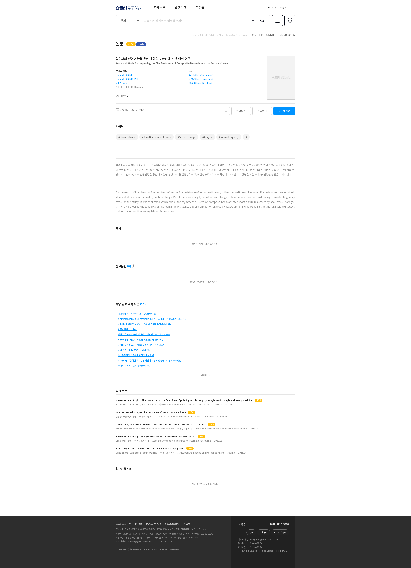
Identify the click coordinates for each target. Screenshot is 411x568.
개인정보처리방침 (153, 523)
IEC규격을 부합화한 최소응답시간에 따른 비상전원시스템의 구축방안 (149, 360)
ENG (293, 7)
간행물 (200, 7)
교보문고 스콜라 (123, 523)
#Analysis (207, 137)
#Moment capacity (229, 137)
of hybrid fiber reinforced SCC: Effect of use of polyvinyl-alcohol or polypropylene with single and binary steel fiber (184, 400)
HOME (194, 35)
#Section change (186, 137)
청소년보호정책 (172, 523)
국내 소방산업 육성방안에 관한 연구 (134, 350)
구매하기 (283, 111)
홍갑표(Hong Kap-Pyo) (200, 83)
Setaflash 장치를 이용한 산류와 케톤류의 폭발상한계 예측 (145, 324)
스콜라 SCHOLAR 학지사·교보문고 (128, 9)
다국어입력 (277, 25)
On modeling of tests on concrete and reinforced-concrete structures (161, 424)
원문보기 (241, 111)
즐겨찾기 (289, 25)
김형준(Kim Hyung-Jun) (201, 79)
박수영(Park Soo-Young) (201, 74)
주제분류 (159, 7)
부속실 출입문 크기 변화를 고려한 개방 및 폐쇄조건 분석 (143, 344)
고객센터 (282, 7)
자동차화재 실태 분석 (127, 329)
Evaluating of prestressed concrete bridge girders (150, 448)
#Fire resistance (126, 137)
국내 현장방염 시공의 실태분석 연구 (134, 365)
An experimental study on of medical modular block (151, 412)
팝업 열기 (133, 266)
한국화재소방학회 (124, 74)
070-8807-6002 (279, 524)
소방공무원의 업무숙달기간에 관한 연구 (136, 355)
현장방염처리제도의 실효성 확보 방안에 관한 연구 (141, 339)
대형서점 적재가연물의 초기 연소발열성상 (137, 313)
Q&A (251, 532)
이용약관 (138, 523)
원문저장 (262, 111)
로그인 (270, 7)
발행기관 (180, 7)
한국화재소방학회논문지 (127, 79)
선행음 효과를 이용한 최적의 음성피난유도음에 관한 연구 (144, 334)
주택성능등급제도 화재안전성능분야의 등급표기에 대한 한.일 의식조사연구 (152, 318)
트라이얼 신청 (280, 532)
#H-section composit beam (156, 137)
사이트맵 (186, 523)
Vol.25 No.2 (121, 83)
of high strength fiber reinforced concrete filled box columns (156, 436)
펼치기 (204, 375)
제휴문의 (263, 532)
